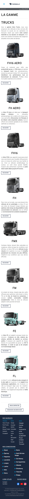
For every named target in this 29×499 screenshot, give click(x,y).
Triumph (21, 444)
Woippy (18, 475)
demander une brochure (14, 410)
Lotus (12, 433)
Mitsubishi (13, 438)
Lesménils (7, 460)
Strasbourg (19, 468)
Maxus (4, 427)
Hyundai (13, 425)
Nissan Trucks (6, 429)
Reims (18, 450)
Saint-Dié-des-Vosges (20, 454)
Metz (5, 470)
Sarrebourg (19, 459)
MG (12, 435)
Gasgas (21, 423)
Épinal (6, 450)
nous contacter (14, 405)
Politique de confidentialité (17, 490)
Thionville (19, 472)
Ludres (6, 466)
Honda (12, 423)
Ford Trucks (6, 425)
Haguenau (7, 457)
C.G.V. (16, 492)
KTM (20, 432)
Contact (5, 482)
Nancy (6, 473)
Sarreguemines (20, 462)
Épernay (6, 453)
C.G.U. (12, 492)
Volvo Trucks (6, 423)
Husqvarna (22, 429)
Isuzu (12, 431)
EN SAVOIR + (6, 83)
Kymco (21, 434)
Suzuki (12, 442)
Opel (12, 440)
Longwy (6, 463)
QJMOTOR (22, 436)
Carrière (5, 484)
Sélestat (18, 465)
